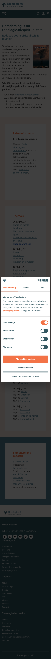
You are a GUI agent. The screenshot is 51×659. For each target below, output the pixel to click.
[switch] (44, 331)
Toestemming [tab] (9, 288)
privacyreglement (11, 311)
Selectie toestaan (25, 367)
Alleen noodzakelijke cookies (25, 376)
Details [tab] (25, 288)
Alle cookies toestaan (25, 359)
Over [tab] (42, 288)
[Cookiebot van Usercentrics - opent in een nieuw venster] (36, 280)
